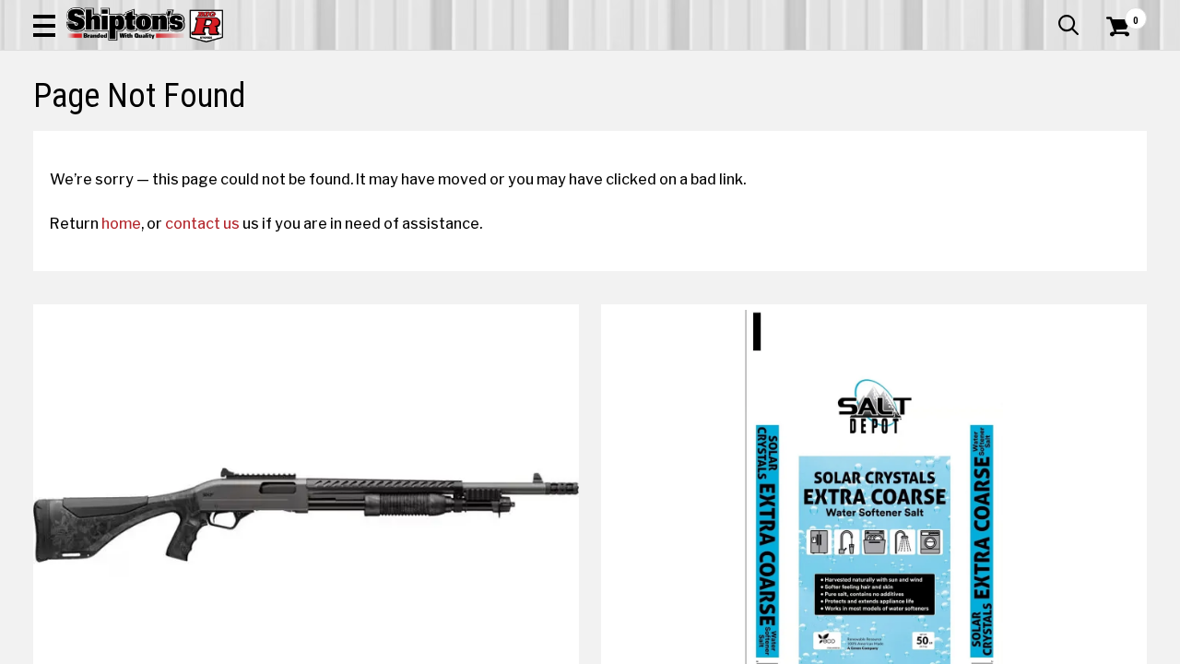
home (121, 223)
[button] (44, 25)
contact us (202, 223)
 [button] (1068, 25)
